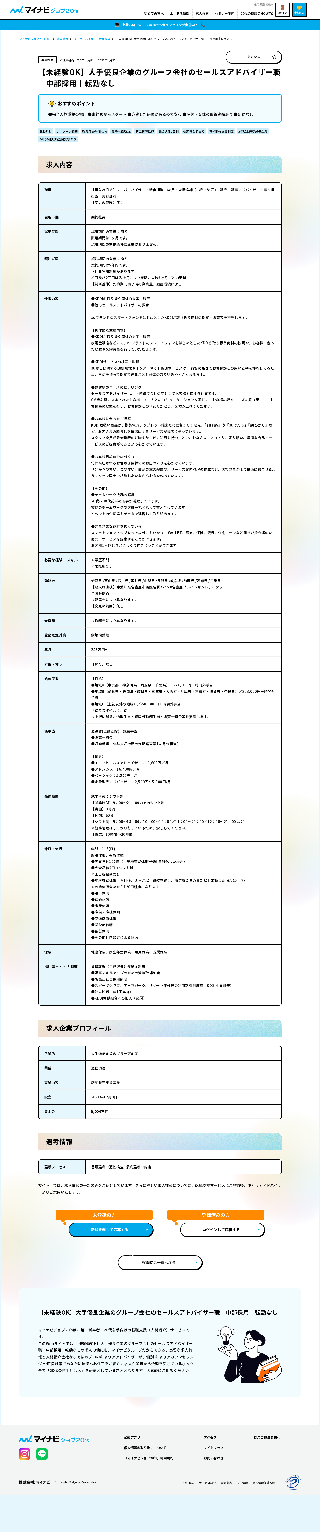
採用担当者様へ (263, 4)
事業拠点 (226, 1483)
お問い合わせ (213, 1458)
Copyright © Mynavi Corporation (76, 1482)
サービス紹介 (207, 1483)
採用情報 (242, 1483)
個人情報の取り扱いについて (145, 1447)
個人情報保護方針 (264, 1483)
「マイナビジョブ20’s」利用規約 (148, 1458)
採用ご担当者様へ (267, 1437)
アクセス (210, 1437)
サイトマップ (213, 1447)
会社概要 (188, 1483)
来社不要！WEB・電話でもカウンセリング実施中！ (160, 24)
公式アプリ (132, 1437)
